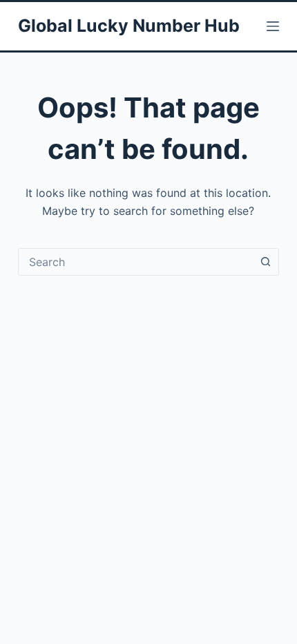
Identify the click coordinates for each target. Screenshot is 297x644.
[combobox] (135, 262)
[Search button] (265, 262)
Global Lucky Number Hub (129, 25)
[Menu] (273, 26)
